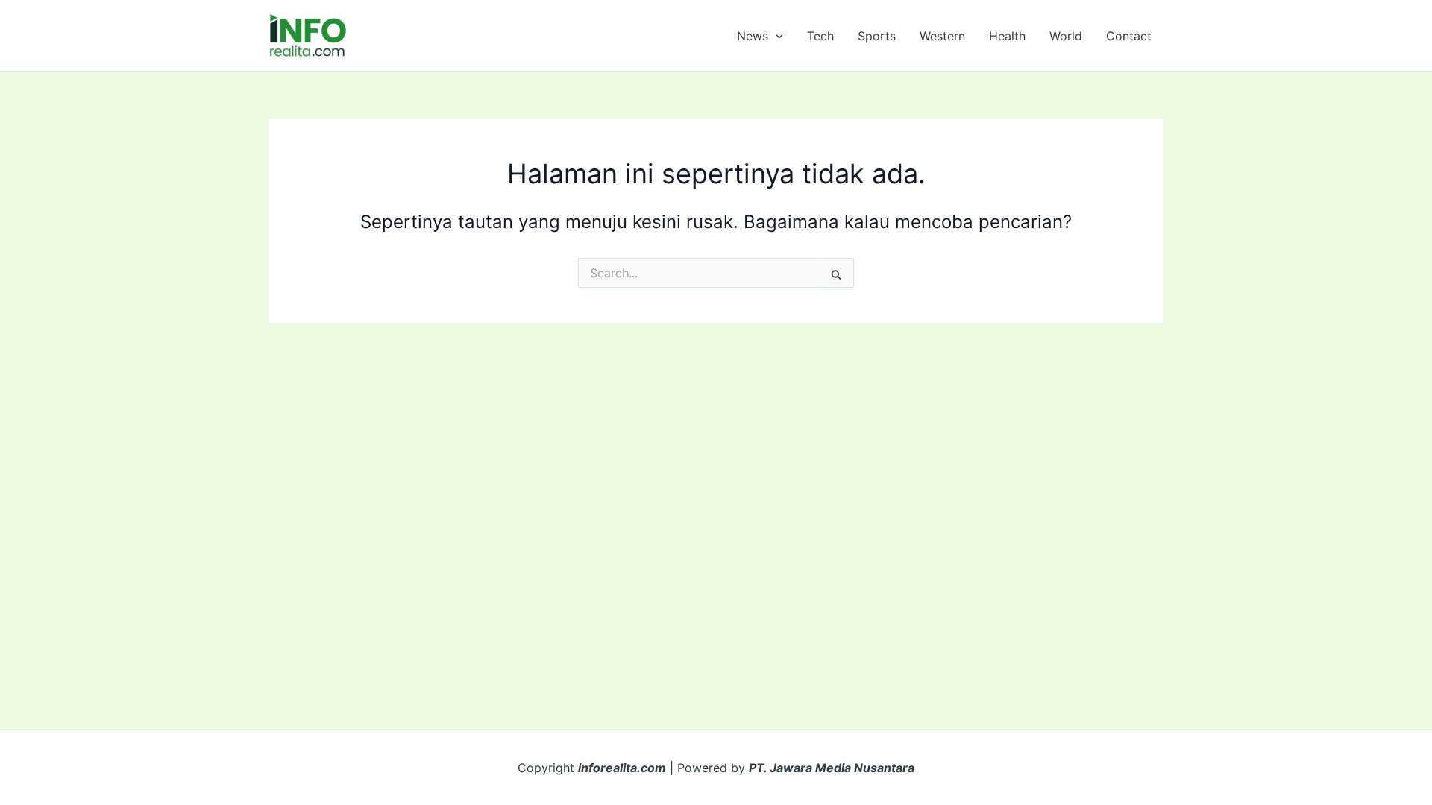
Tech (820, 35)
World (1065, 35)
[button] (775, 36)
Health (1007, 35)
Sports (877, 35)
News (752, 35)
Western (942, 35)
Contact (1129, 35)
